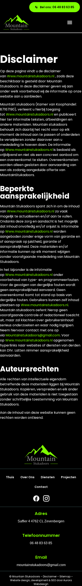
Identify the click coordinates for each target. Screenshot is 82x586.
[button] (70, 22)
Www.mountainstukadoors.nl (30, 76)
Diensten (48, 477)
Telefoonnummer (41, 535)
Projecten (68, 477)
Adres (41, 513)
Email (41, 557)
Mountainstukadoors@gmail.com (32, 335)
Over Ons (27, 477)
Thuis (10, 477)
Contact (41, 487)
